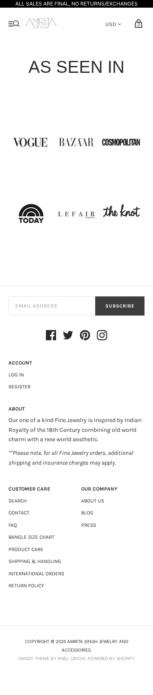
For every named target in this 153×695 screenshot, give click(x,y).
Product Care (25, 549)
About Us (92, 501)
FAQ (12, 525)
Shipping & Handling (34, 561)
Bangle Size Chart (31, 537)
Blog (87, 513)
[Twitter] (68, 336)
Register (19, 387)
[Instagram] (102, 336)
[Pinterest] (85, 336)
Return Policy (26, 586)
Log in (16, 375)
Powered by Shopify (111, 658)
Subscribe (119, 306)
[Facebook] (51, 336)
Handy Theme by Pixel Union (51, 658)
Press (88, 525)
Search (17, 501)
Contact (18, 513)
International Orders (36, 574)
